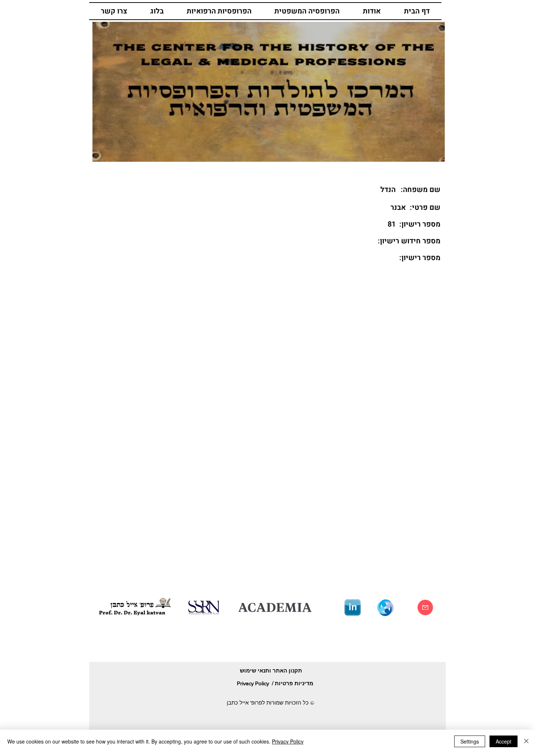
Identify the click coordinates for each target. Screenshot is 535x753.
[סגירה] (526, 741)
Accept (503, 741)
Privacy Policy (288, 741)
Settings (469, 741)
